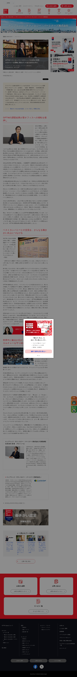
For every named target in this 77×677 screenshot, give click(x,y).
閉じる (38, 355)
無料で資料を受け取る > (38, 351)
